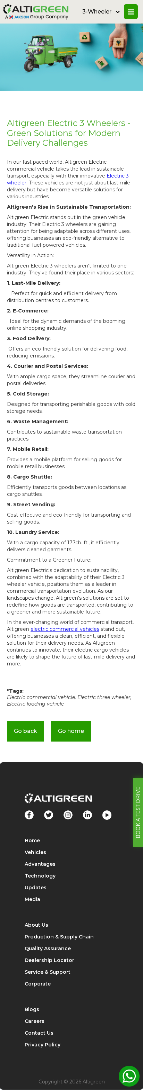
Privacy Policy (42, 1044)
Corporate (38, 984)
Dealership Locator (49, 960)
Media (32, 899)
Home (32, 840)
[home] (37, 12)
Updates (36, 887)
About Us (36, 925)
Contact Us (39, 1033)
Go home (71, 731)
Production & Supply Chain (59, 936)
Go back (25, 731)
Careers (34, 1021)
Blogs (32, 1009)
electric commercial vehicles (65, 629)
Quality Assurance (48, 948)
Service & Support (47, 972)
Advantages (40, 864)
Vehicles (35, 852)
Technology (40, 876)
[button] (101, 12)
